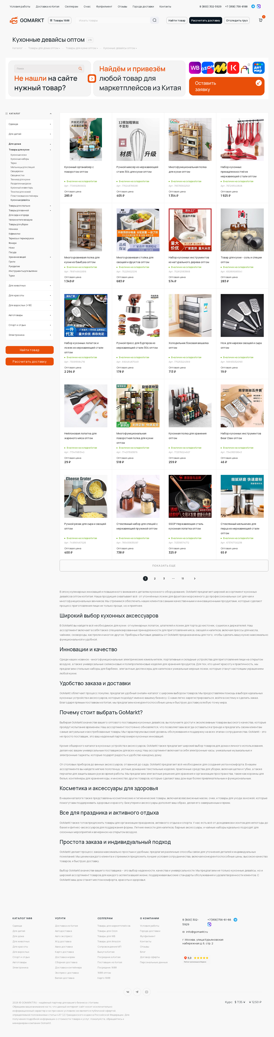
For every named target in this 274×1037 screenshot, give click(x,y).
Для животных (21, 941)
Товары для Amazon (109, 941)
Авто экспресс (64, 936)
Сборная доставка (66, 962)
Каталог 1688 (22, 918)
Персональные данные (154, 962)
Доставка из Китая (47, 6)
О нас (87, 6)
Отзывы (122, 6)
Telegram (253, 6)
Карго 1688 (103, 978)
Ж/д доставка (63, 941)
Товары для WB (106, 936)
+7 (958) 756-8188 (236, 6)
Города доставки (143, 6)
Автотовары (19, 962)
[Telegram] (235, 920)
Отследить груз (237, 20)
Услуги (60, 918)
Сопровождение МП (109, 946)
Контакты (165, 6)
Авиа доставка (64, 946)
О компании (149, 918)
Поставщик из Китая (109, 962)
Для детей (18, 931)
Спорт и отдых (21, 957)
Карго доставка (64, 951)
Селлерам (71, 6)
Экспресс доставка (67, 972)
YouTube (147, 992)
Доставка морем (65, 957)
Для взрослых (20, 951)
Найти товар (177, 20)
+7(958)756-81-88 (219, 920)
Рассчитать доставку (205, 20)
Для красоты (20, 946)
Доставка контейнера (68, 967)
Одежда (17, 925)
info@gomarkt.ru (197, 932)
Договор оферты (150, 957)
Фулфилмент (104, 6)
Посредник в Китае (108, 957)
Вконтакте (128, 992)
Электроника (20, 967)
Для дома (18, 936)
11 (183, 578)
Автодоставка (63, 931)
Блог (143, 951)
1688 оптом (104, 972)
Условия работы (20, 6)
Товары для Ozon (107, 931)
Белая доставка (64, 978)
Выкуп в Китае (105, 951)
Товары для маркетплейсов (113, 925)
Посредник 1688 (107, 967)
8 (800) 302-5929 (210, 6)
